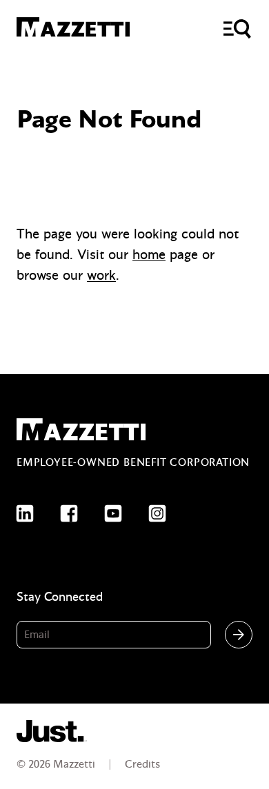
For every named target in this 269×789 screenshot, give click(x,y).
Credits (142, 764)
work (101, 275)
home (149, 254)
